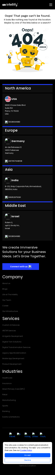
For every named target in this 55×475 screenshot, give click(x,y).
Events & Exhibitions (11, 417)
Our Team (6, 300)
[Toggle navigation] (51, 4)
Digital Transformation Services (16, 347)
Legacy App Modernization (14, 353)
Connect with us (19, 266)
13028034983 (14, 122)
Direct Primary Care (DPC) (13, 389)
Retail (4, 394)
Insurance (6, 383)
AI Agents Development (12, 336)
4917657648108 (15, 161)
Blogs (4, 289)
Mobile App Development (13, 358)
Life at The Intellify (10, 294)
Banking (6, 411)
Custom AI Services (11, 325)
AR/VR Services (9, 330)
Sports (5, 405)
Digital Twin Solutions (11, 341)
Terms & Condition (27, 465)
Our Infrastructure (10, 311)
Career (5, 305)
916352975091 (14, 197)
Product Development (11, 364)
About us (6, 283)
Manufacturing (9, 400)
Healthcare (7, 378)
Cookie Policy (26, 450)
